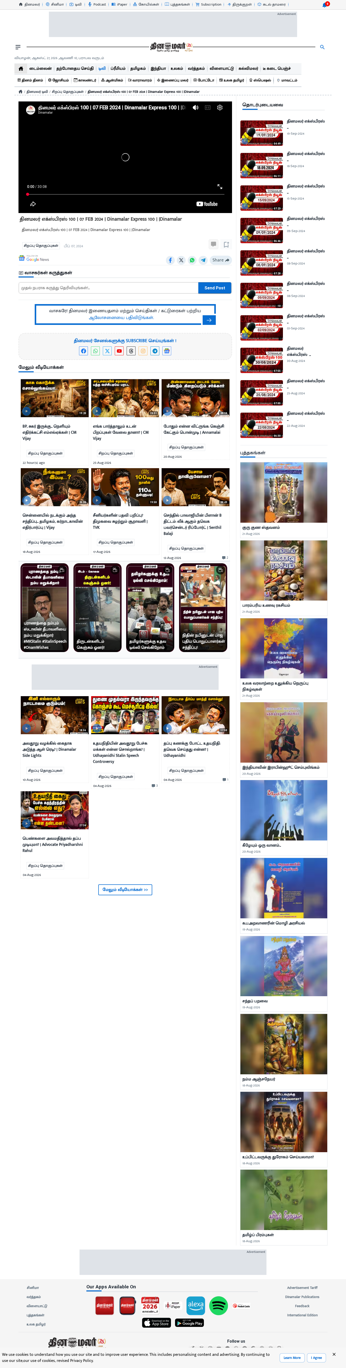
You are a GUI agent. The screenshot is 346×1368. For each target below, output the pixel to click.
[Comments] (213, 244)
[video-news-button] (26, 411)
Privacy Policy (81, 1360)
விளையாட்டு (37, 1306)
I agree (316, 1358)
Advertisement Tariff (302, 1288)
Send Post (214, 287)
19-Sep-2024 (295, 133)
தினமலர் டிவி (37, 91)
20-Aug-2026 (251, 773)
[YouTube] (119, 350)
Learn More (292, 1358)
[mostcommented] (283, 492)
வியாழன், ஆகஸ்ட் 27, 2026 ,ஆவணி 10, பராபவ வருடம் (59, 58)
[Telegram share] (203, 260)
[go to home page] (171, 47)
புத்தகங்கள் (35, 1315)
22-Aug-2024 (296, 426)
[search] (322, 47)
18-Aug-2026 (251, 1085)
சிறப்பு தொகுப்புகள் (68, 91)
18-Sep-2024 (295, 166)
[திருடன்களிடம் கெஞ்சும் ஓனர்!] (97, 607)
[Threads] (131, 350)
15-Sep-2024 (295, 198)
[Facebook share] (170, 260)
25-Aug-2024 (296, 393)
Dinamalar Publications (302, 1297)
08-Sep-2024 (296, 263)
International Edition (302, 1315)
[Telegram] (154, 350)
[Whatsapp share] (192, 260)
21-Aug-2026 (251, 534)
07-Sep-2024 (295, 328)
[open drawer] (18, 47)
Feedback (302, 1306)
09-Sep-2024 (296, 231)
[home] (20, 69)
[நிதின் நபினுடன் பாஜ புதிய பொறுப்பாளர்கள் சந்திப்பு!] (203, 607)
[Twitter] (107, 350)
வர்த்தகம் (34, 1297)
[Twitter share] (181, 260)
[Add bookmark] (226, 244)
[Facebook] (83, 350)
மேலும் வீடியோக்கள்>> (125, 889)
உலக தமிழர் (36, 1324)
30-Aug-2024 (296, 361)
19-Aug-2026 (251, 929)
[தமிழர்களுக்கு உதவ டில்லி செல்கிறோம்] (150, 607)
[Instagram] (143, 350)
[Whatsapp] (95, 350)
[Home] (20, 92)
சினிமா (33, 1288)
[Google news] (166, 350)
